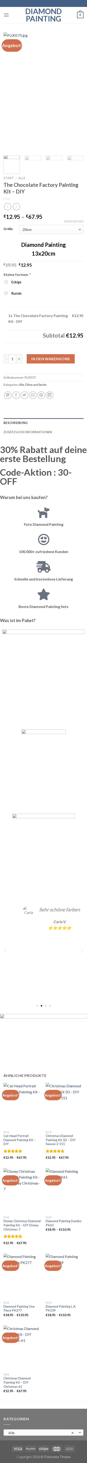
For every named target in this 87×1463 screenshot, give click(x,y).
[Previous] (11, 92)
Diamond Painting (43, 15)
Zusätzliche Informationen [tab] (27, 432)
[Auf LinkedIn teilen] (49, 395)
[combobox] (43, 1432)
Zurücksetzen (74, 221)
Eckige (15, 282)
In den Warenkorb (50, 359)
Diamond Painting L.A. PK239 (61, 1308)
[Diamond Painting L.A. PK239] (65, 1276)
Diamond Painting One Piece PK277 (19, 1308)
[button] (5, 950)
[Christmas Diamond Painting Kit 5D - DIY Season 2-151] (65, 1105)
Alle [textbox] (41, 1432)
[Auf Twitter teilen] (24, 395)
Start (8, 178)
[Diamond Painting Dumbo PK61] (65, 1190)
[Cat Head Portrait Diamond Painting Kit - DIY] (22, 1105)
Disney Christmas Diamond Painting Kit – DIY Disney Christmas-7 (22, 1225)
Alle (21, 178)
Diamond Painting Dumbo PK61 (63, 1223)
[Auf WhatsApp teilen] (8, 395)
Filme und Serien (36, 385)
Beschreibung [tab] (15, 423)
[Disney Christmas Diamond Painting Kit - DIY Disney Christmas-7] (22, 1190)
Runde (16, 293)
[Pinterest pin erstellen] (41, 395)
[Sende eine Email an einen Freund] (33, 395)
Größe (8, 229)
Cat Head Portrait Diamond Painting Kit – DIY (19, 1140)
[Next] (76, 92)
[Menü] (6, 15)
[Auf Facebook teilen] (16, 395)
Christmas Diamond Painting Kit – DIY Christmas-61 (17, 1382)
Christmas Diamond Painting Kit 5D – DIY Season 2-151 (61, 1140)
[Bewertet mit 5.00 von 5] (12, 1151)
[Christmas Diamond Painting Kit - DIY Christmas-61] (22, 1348)
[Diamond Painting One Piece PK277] (22, 1276)
